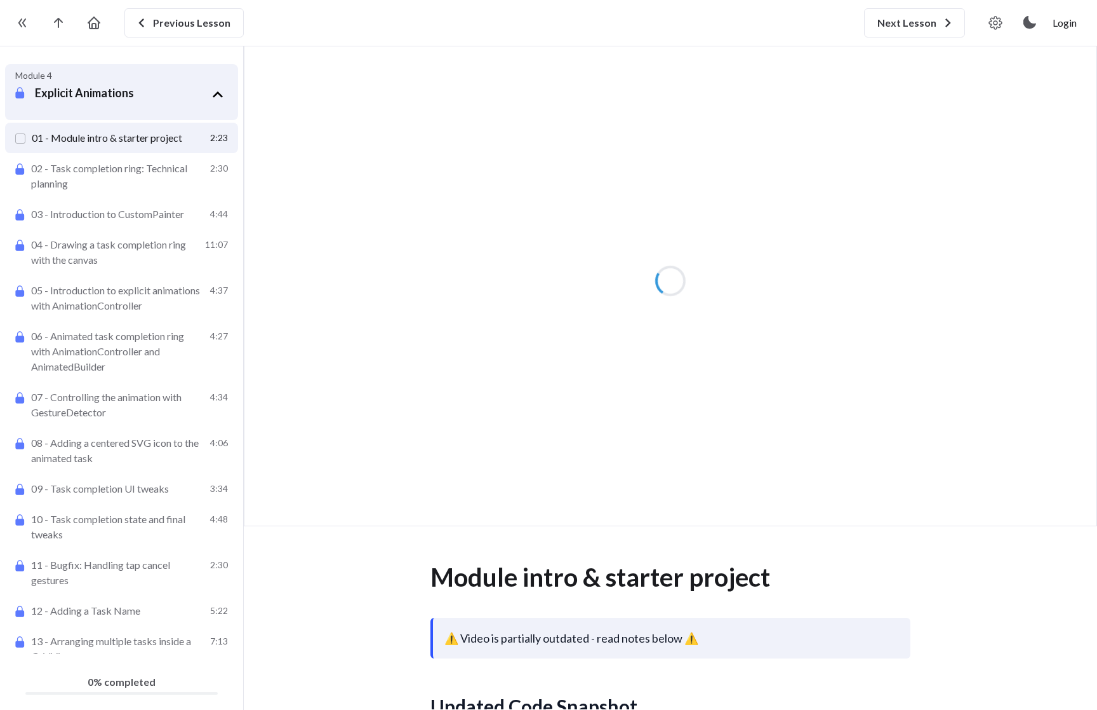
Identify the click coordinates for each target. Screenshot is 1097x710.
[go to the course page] (58, 23)
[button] (131, 95)
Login (1065, 23)
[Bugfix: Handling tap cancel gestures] (121, 573)
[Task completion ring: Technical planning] (121, 176)
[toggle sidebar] (22, 23)
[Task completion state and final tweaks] (121, 527)
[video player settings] (995, 23)
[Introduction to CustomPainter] (121, 214)
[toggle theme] (1030, 23)
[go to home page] (94, 23)
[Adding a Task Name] (121, 611)
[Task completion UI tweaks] (121, 489)
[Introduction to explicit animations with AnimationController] (121, 298)
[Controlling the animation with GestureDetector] (121, 405)
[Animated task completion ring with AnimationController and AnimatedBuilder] (121, 351)
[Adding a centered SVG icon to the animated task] (121, 451)
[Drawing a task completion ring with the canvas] (121, 252)
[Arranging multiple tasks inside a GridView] (121, 649)
